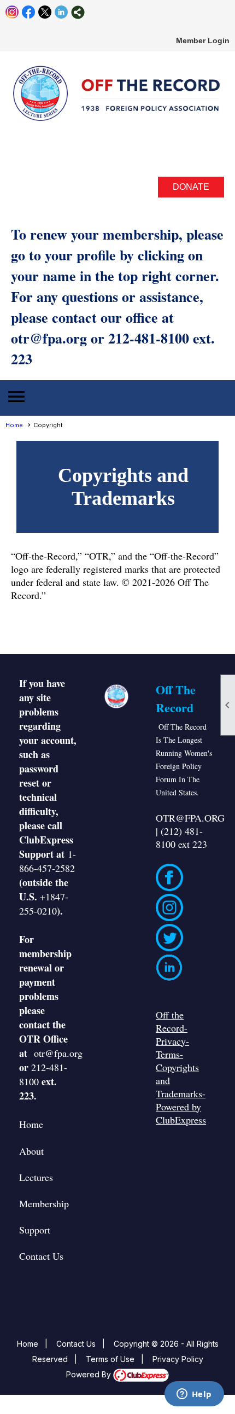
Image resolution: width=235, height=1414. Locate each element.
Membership (44, 1203)
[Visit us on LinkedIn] (61, 12)
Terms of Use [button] (110, 1359)
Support (34, 1229)
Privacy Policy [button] (177, 1359)
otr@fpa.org (58, 1053)
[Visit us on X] (45, 12)
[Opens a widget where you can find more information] (194, 1395)
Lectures (36, 1177)
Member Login (203, 40)
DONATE (191, 186)
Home (14, 425)
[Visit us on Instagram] (12, 12)
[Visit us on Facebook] (29, 12)
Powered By (89, 1374)
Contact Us (41, 1255)
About (31, 1150)
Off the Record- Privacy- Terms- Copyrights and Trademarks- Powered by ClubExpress (181, 1067)
